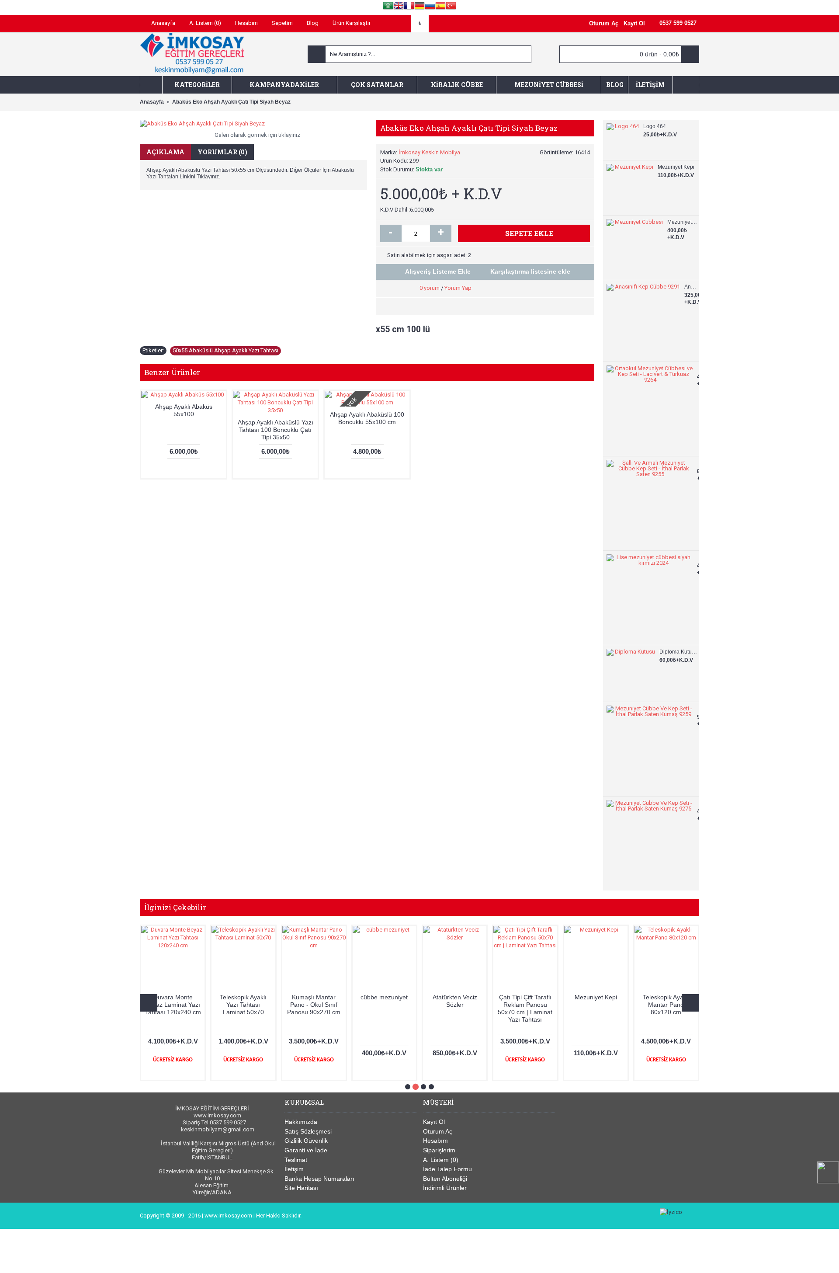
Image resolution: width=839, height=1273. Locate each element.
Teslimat (295, 1159)
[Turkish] (451, 7)
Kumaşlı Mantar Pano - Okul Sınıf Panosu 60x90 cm (314, 1005)
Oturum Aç (437, 1131)
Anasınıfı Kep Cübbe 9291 (690, 287)
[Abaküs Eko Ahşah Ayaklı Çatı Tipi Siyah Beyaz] (253, 124)
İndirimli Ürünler (445, 1187)
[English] (398, 7)
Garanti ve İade (305, 1150)
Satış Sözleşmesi (308, 1131)
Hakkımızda (300, 1121)
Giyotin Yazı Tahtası (525, 997)
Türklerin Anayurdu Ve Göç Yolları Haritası (173, 1005)
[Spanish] (440, 7)
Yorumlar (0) (222, 152)
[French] (409, 7)
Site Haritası (301, 1187)
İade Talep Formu (447, 1168)
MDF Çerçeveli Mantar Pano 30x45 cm (384, 1005)
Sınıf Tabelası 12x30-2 (243, 1001)
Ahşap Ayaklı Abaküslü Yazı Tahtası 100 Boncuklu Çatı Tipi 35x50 (275, 430)
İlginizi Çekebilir (175, 907)
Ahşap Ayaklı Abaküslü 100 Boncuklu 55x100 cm (367, 418)
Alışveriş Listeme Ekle (438, 271)
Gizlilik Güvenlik (306, 1140)
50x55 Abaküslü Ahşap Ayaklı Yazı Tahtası (225, 350)
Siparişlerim (439, 1150)
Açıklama (165, 152)
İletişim (294, 1168)
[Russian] (430, 7)
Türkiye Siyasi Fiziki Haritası (666, 1001)
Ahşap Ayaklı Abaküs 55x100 (183, 410)
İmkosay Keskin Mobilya (429, 152)
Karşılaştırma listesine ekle (530, 271)
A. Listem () (440, 1159)
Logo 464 (654, 126)
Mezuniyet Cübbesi (682, 222)
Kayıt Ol (434, 1121)
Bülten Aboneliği (445, 1178)
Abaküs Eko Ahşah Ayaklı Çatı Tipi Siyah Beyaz (595, 1005)
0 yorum (430, 288)
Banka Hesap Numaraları (319, 1178)
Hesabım (435, 1140)
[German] (419, 7)
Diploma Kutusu (678, 652)
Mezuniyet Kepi (676, 167)
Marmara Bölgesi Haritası (454, 1001)
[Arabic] (388, 7)
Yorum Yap (458, 288)
